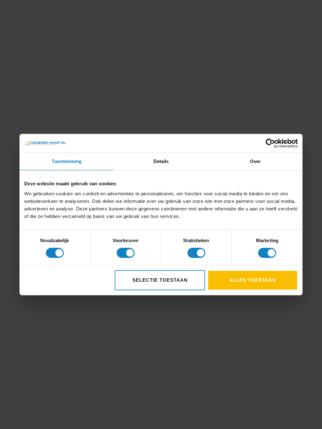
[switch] (126, 253)
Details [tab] (161, 161)
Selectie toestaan (160, 280)
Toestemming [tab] (66, 161)
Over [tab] (255, 161)
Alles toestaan (252, 280)
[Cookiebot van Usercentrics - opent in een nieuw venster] (270, 143)
